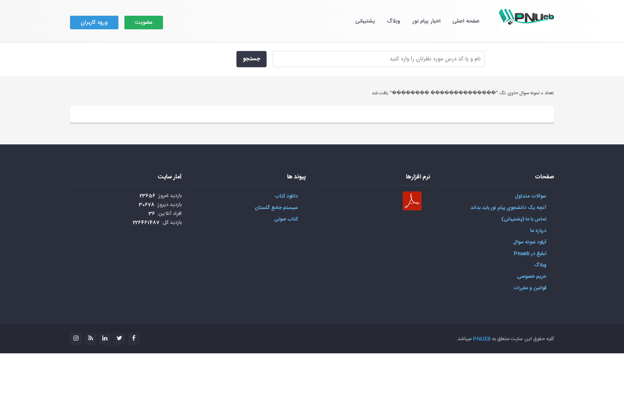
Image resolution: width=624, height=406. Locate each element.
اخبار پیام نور (426, 21)
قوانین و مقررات (529, 288)
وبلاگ (393, 21)
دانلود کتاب (286, 196)
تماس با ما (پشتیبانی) (523, 219)
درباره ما (538, 230)
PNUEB (482, 339)
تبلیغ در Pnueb (530, 253)
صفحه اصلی (466, 21)
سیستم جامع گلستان (276, 207)
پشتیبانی (365, 21)
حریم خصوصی (531, 276)
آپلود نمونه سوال (529, 242)
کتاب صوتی (286, 219)
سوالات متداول (530, 196)
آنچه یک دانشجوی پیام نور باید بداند (508, 207)
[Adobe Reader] (412, 201)
